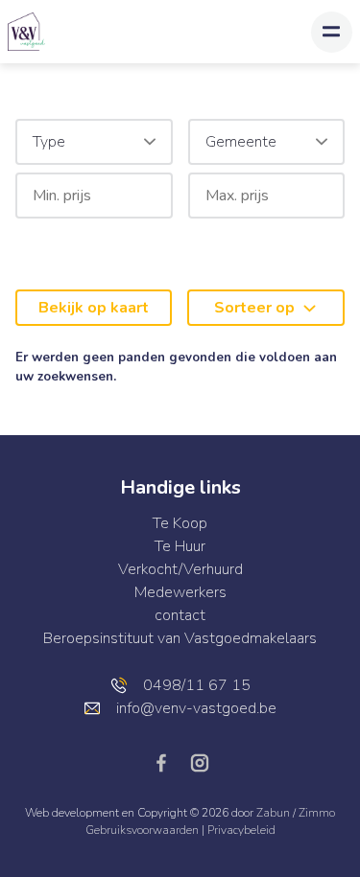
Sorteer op (254, 307)
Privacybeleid (241, 830)
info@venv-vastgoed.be (196, 708)
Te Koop (180, 523)
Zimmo (317, 812)
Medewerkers (180, 592)
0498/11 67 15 (197, 685)
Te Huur (180, 546)
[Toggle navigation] (331, 32)
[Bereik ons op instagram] (199, 762)
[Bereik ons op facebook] (169, 762)
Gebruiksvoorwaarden (143, 830)
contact (180, 615)
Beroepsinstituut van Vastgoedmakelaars (180, 638)
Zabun (273, 812)
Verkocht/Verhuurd (180, 569)
